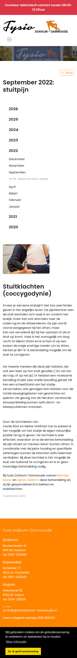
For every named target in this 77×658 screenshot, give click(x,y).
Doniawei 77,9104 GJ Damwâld (16, 570)
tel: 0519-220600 (15, 554)
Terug (69, 73)
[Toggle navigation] (9, 39)
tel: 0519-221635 (14, 599)
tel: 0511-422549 (14, 577)
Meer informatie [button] (16, 641)
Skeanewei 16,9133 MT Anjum (13, 592)
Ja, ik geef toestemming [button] (23, 651)
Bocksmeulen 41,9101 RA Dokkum (15, 548)
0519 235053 (46, 618)
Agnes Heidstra (28, 480)
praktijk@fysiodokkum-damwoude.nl (30, 610)
